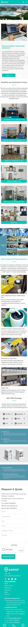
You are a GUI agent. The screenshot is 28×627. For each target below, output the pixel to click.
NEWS (6, 592)
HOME (6, 583)
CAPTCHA (14, 545)
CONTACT (7, 594)
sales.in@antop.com (12, 505)
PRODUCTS (7, 588)
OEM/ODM (7, 590)
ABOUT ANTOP (8, 586)
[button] (23, 2)
